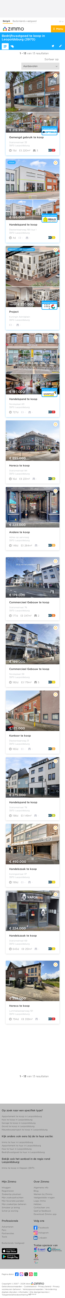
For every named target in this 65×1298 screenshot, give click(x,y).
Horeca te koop (19, 465)
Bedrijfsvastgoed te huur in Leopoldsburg (23, 1152)
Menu (59, 28)
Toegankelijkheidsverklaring (15, 1294)
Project (14, 311)
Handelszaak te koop (23, 869)
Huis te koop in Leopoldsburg (17, 1119)
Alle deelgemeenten (39, 1292)
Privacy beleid (45, 1286)
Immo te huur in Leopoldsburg (17, 1142)
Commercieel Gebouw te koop (29, 602)
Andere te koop (19, 532)
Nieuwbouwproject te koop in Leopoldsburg (24, 1129)
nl (60, 21)
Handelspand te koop (23, 224)
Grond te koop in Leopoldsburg (18, 1126)
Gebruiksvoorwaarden (12, 1286)
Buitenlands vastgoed (25, 21)
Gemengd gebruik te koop (26, 137)
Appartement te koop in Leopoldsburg (22, 1116)
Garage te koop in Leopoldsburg (19, 1123)
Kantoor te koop (20, 735)
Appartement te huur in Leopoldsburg (21, 1145)
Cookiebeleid (30, 1286)
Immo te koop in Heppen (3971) (18, 1168)
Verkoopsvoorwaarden (33, 1289)
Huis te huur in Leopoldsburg (17, 1149)
